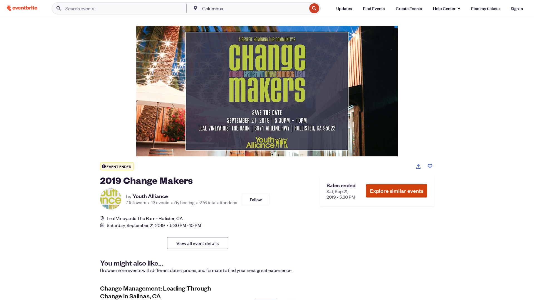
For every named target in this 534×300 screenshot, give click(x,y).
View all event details (197, 243)
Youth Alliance (150, 196)
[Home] (22, 8)
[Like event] (430, 166)
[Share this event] (418, 166)
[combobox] (254, 8)
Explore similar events (396, 190)
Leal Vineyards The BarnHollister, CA (145, 218)
